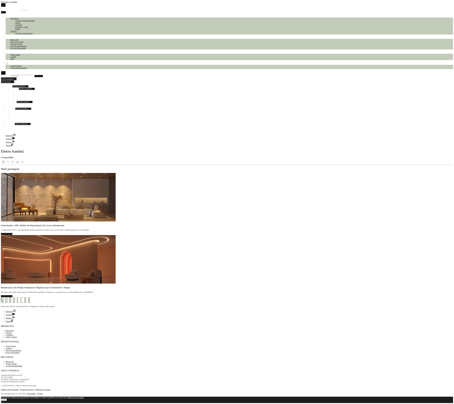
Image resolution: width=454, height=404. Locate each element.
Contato (13, 57)
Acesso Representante (18, 68)
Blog (12, 59)
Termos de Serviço (27, 390)
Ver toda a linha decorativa (25, 21)
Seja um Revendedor (18, 48)
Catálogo (9, 36)
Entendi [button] (4, 400)
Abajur (17, 23)
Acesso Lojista (15, 66)
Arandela (18, 25)
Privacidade (31, 394)
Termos (40, 394)
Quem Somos (11, 346)
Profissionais (10, 38)
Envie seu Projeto (17, 42)
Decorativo (14, 19)
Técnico (13, 31)
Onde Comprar (11, 50)
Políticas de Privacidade (10, 390)
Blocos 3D (14, 40)
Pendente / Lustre (21, 27)
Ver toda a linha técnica (24, 33)
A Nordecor (10, 53)
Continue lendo (6, 234)
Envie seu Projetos (13, 353)
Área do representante (18, 46)
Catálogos (9, 335)
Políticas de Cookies (42, 390)
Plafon (17, 29)
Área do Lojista (16, 44)
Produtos (9, 16)
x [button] (1, 402)
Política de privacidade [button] (75, 398)
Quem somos (15, 55)
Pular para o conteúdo (9, 2)
